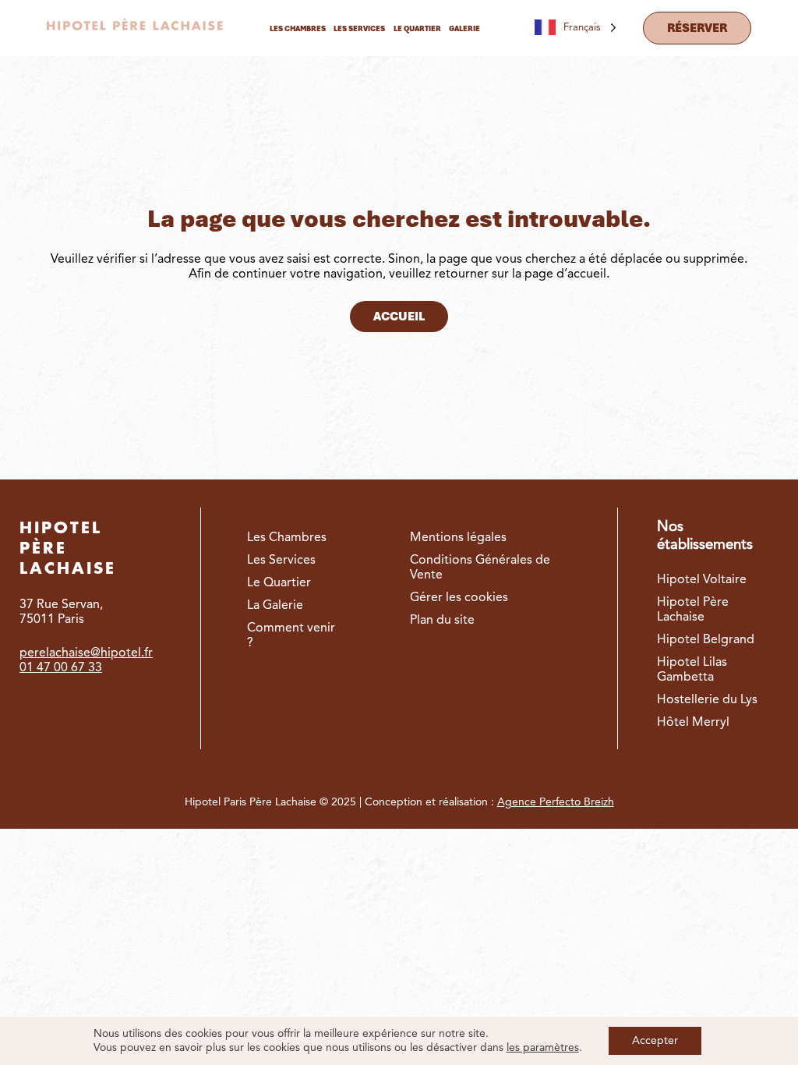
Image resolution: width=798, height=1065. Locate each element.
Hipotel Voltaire (702, 580)
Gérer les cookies (459, 598)
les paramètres (543, 1047)
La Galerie (275, 606)
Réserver (697, 28)
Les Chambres (287, 538)
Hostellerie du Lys (707, 700)
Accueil (399, 316)
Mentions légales (458, 538)
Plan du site (442, 620)
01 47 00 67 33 (60, 668)
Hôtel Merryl (693, 722)
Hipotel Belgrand (705, 640)
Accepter (655, 1040)
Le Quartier (279, 583)
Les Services (281, 560)
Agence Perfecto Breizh (555, 802)
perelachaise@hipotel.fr (86, 653)
